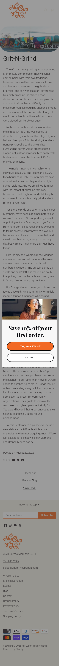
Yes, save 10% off (30, 346)
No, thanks (30, 357)
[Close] (53, 303)
